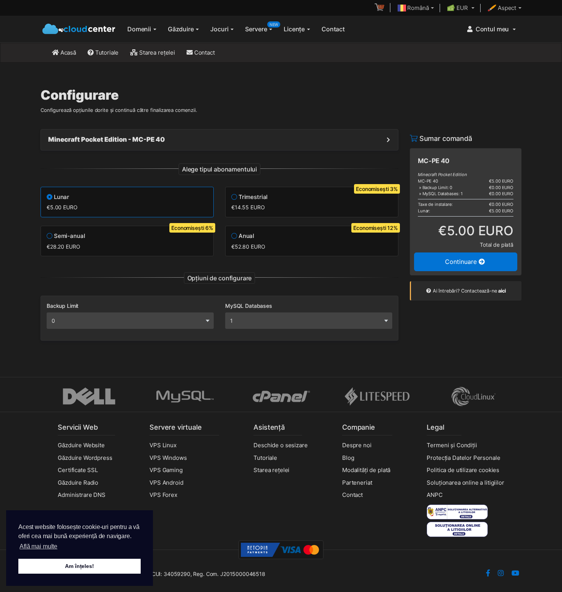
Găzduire (181, 29)
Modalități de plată (366, 470)
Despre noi (357, 445)
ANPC (434, 494)
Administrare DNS (82, 494)
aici (501, 291)
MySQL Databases (248, 305)
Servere (261, 27)
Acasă (67, 52)
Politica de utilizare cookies (463, 470)
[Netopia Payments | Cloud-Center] (281, 549)
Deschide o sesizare (280, 445)
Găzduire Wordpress (85, 457)
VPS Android (166, 482)
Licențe (295, 29)
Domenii (140, 29)
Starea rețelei (156, 52)
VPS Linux (163, 445)
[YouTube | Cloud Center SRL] (515, 574)
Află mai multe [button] (38, 546)
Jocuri (220, 29)
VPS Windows (168, 457)
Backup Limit (62, 305)
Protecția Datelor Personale (463, 457)
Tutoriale (106, 52)
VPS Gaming (166, 470)
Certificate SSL (78, 470)
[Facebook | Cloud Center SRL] (488, 574)
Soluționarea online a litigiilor (465, 482)
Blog (348, 457)
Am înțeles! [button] (79, 566)
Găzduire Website (81, 445)
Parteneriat (357, 482)
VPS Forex (163, 494)
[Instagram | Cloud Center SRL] (500, 574)
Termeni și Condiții (452, 445)
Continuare (462, 261)
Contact (333, 29)
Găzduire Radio (78, 482)
